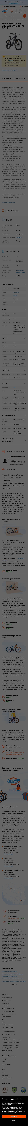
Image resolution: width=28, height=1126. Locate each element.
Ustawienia (14, 1123)
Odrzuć (14, 1120)
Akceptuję (14, 1116)
